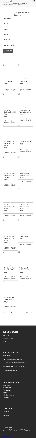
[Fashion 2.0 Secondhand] (22, 3)
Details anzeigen (13, 90)
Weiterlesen (22, 183)
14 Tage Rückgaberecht (10, 370)
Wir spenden (7, 355)
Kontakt (5, 341)
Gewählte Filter (8, 50)
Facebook (6, 415)
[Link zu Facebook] (29, 427)
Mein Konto (6, 335)
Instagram (6, 411)
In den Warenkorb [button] (7, 90)
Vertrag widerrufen (6, 436)
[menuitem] (14, 429)
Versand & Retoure (8, 338)
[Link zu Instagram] (32, 427)
